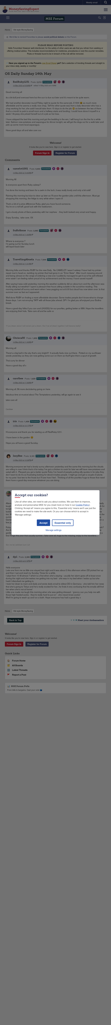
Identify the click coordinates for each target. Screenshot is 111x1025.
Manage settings (53, 530)
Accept (43, 523)
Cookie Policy (82, 504)
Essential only (63, 523)
